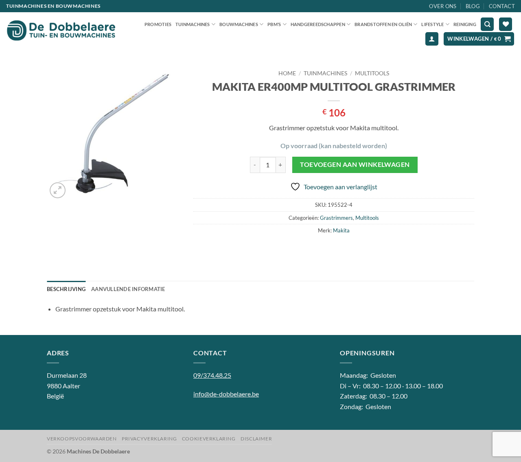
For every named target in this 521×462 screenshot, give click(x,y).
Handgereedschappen (318, 24)
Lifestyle (432, 24)
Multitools (372, 73)
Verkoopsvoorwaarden (82, 439)
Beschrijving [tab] (66, 289)
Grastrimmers (336, 218)
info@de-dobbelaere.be (226, 394)
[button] (431, 39)
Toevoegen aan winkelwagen (355, 164)
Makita (341, 230)
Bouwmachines (238, 24)
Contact (502, 6)
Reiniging (464, 24)
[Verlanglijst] (505, 24)
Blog (473, 6)
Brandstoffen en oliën (383, 24)
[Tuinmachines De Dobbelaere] (61, 31)
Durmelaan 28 (67, 375)
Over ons (442, 6)
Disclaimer (256, 439)
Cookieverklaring (209, 439)
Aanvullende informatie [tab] (128, 289)
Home (287, 73)
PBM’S (274, 24)
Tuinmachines (192, 24)
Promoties (157, 24)
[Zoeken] (487, 24)
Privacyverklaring (149, 439)
